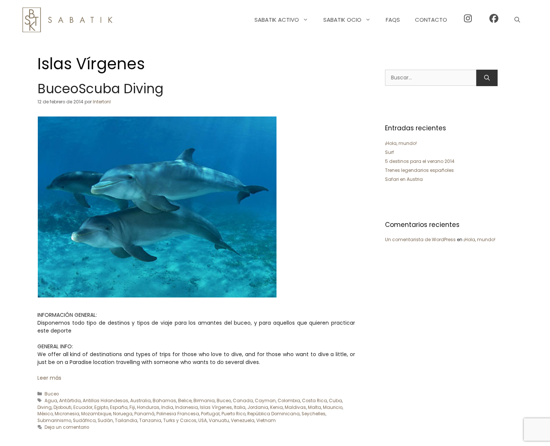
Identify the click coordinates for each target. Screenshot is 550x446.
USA (202, 421)
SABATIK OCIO (342, 20)
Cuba (335, 401)
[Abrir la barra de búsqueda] (517, 20)
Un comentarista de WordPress (420, 239)
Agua (51, 401)
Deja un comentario (67, 427)
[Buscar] (487, 78)
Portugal (210, 414)
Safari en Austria (404, 179)
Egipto (101, 407)
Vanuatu (219, 421)
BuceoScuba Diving (100, 88)
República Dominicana (273, 414)
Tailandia (126, 421)
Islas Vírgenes (216, 407)
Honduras (148, 407)
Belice (185, 401)
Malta (314, 407)
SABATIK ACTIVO (276, 20)
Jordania (257, 407)
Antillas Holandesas (105, 401)
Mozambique (96, 414)
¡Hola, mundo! (401, 143)
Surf (389, 152)
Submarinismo (54, 421)
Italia (239, 407)
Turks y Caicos (179, 421)
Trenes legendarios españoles (419, 170)
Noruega (122, 414)
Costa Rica (314, 401)
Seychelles (314, 414)
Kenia (276, 407)
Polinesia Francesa (177, 414)
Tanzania (150, 421)
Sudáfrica (84, 421)
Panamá (144, 414)
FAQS (393, 20)
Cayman (265, 401)
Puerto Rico (233, 414)
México (45, 414)
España (119, 407)
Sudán (105, 421)
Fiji (132, 407)
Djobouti (62, 407)
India (167, 407)
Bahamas (164, 401)
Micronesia (67, 414)
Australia (140, 401)
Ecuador (82, 407)
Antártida (70, 401)
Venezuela (242, 421)
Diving (44, 407)
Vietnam (266, 421)
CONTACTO (431, 20)
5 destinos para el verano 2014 (420, 161)
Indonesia (186, 407)
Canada (243, 401)
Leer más (49, 378)
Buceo (52, 394)
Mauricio (332, 407)
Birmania (204, 401)
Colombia (289, 401)
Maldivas (295, 407)
